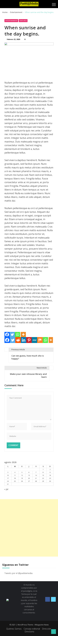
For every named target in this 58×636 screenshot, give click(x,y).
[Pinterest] (29, 340)
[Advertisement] (29, 528)
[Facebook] (7, 334)
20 (29, 478)
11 (15, 475)
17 (8, 478)
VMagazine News (42, 624)
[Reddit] (18, 340)
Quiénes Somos (14, 628)
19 (22, 478)
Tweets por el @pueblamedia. (18, 573)
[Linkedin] (23, 340)
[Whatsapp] (17, 334)
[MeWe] (34, 340)
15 (43, 475)
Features (23, 21)
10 (8, 475)
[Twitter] (12, 334)
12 (22, 475)
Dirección (46, 628)
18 (15, 478)
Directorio (29, 631)
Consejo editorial (32, 628)
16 (50, 475)
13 (29, 475)
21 (36, 478)
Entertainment (11, 21)
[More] (23, 334)
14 (36, 475)
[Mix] (40, 340)
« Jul (6, 489)
